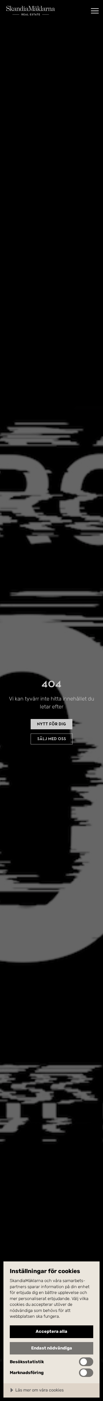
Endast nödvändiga (51, 1348)
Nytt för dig (51, 724)
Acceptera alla (51, 1331)
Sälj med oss (51, 738)
